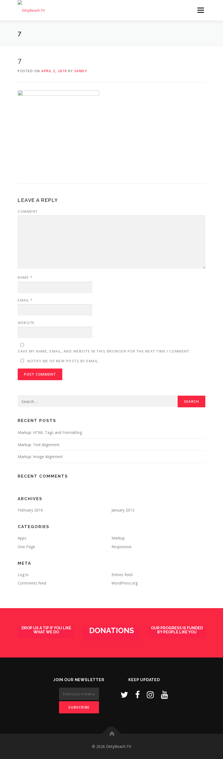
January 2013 (123, 510)
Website (26, 322)
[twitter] (124, 694)
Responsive (122, 546)
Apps (22, 538)
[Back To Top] (111, 733)
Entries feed (122, 574)
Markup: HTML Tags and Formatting (50, 432)
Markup (118, 538)
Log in (23, 574)
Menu (200, 10)
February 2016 (30, 510)
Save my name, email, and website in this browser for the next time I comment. (104, 351)
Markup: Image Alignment (40, 456)
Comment (28, 211)
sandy (80, 71)
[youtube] (164, 694)
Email (25, 300)
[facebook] (137, 694)
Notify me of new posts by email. (63, 360)
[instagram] (150, 694)
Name (25, 277)
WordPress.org (125, 583)
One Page (26, 546)
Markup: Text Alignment (39, 444)
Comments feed (32, 583)
